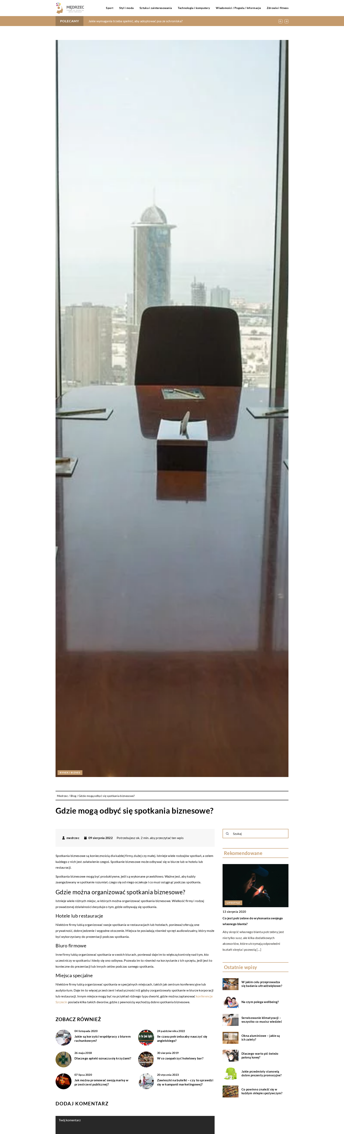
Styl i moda (126, 8)
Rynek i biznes (70, 772)
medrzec (72, 837)
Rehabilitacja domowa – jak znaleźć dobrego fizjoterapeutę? (130, 21)
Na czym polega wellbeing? (260, 1002)
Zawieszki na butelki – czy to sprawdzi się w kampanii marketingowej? (185, 1082)
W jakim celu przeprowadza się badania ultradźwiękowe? (261, 984)
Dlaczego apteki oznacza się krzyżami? (102, 1058)
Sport (109, 8)
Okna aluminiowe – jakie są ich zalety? (260, 1037)
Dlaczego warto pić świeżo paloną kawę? (260, 1055)
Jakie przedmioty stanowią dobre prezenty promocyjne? (261, 1073)
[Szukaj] (227, 833)
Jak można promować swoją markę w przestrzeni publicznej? (101, 1082)
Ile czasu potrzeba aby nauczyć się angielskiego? (182, 1038)
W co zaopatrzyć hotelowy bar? (180, 1058)
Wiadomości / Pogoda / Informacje (238, 8)
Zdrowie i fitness (277, 8)
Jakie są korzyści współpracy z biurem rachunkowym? (102, 1038)
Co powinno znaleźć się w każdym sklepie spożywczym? (261, 1091)
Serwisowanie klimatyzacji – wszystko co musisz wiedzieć (261, 1019)
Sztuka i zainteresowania (156, 8)
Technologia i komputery (194, 8)
